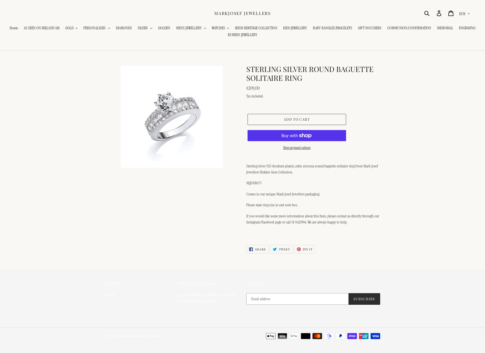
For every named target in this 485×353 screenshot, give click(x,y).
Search (109, 294)
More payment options (296, 147)
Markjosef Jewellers (242, 13)
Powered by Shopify (148, 336)
